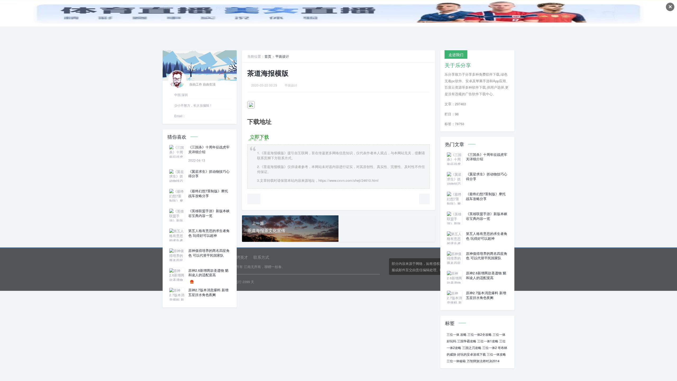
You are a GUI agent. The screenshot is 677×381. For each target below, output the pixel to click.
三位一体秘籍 (456, 361)
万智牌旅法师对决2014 (483, 361)
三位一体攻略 (496, 354)
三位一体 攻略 (456, 334)
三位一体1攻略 (487, 341)
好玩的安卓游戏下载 (471, 354)
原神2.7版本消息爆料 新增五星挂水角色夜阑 (208, 292)
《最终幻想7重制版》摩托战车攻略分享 (208, 193)
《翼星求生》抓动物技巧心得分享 (209, 174)
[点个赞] (253, 199)
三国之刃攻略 (471, 347)
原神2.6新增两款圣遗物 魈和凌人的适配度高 (208, 273)
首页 (267, 56)
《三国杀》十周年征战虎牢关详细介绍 (209, 149)
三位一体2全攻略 (480, 334)
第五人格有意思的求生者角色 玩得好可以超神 (209, 233)
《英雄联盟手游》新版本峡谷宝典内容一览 (209, 213)
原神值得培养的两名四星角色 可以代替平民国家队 (209, 253)
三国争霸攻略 (466, 341)
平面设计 (282, 56)
